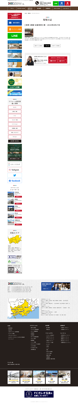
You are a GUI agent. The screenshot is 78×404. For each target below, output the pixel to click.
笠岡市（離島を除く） (50, 303)
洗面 (47, 349)
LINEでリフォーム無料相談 (13, 331)
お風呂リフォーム (49, 340)
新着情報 (32, 340)
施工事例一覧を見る (15, 141)
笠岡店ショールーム (45, 302)
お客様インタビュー (65, 327)
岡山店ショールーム (45, 310)
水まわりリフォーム (50, 337)
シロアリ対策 (48, 353)
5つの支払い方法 (34, 347)
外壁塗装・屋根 (15, 128)
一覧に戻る (47, 45)
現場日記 (48, 329)
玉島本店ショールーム (46, 299)
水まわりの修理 (49, 351)
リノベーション (15, 124)
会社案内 (32, 333)
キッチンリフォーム (50, 338)
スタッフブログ (57, 8)
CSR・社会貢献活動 (34, 336)
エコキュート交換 (49, 342)
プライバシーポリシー (12, 335)
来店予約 (10, 329)
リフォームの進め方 (50, 335)
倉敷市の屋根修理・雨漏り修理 (14, 364)
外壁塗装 (48, 357)
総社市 (47, 314)
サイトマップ (11, 339)
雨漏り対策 (48, 355)
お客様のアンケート (65, 329)
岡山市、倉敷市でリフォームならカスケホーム (40, 401)
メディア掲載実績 (34, 331)
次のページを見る (56, 45)
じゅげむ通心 (33, 345)
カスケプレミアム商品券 (35, 344)
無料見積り (10, 328)
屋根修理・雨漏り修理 (50, 358)
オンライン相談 (11, 333)
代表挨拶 (32, 334)
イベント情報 (33, 342)
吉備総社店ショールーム (46, 313)
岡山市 (47, 312)
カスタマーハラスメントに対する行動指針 (16, 337)
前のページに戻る (38, 45)
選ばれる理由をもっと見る (15, 158)
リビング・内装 (15, 119)
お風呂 (47, 346)
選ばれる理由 (33, 327)
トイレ (15, 115)
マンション (15, 136)
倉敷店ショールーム (45, 306)
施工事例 (48, 327)
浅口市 (64, 300)
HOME (9, 325)
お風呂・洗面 (14, 111)
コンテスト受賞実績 (34, 329)
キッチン (14, 107)
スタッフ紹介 (33, 338)
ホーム (12, 8)
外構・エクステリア (14, 132)
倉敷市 (47, 300)
